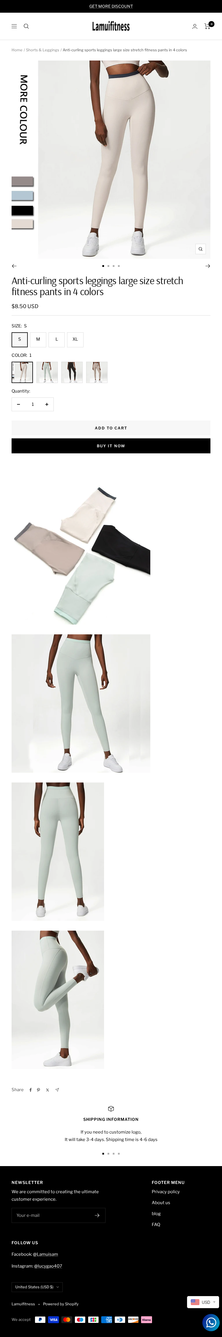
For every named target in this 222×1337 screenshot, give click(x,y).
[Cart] (207, 26)
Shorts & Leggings (42, 50)
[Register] (97, 1215)
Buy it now (111, 446)
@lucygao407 (48, 1266)
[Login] (194, 26)
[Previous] (14, 266)
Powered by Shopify (61, 1304)
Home (17, 50)
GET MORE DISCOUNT (111, 6)
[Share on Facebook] (30, 1090)
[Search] (26, 26)
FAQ (156, 1224)
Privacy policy (166, 1191)
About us (161, 1202)
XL (75, 339)
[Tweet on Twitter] (47, 1090)
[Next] (208, 266)
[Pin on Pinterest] (38, 1090)
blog (156, 1213)
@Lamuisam (45, 1254)
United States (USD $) (34, 1287)
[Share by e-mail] (57, 1090)
